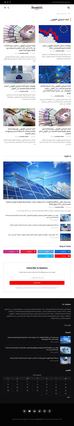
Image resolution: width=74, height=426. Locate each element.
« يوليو (69, 397)
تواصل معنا (68, 325)
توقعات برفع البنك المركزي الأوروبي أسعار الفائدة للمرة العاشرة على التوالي (19, 87)
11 (37, 384)
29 (65, 393)
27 (17, 390)
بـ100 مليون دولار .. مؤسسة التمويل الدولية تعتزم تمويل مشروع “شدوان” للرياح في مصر (33, 235)
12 (27, 384)
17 (46, 387)
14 (8, 384)
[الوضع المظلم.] (8, 8)
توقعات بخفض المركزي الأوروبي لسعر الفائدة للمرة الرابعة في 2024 (57, 47)
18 (37, 387)
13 (17, 384)
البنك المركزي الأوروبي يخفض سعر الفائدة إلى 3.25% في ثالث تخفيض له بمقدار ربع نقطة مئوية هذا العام (19, 48)
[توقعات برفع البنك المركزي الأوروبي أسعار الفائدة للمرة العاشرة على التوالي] (19, 74)
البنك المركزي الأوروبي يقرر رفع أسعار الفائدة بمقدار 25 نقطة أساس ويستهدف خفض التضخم (20, 131)
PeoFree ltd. (39, 419)
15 (65, 387)
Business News (60, 51)
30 (56, 393)
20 (17, 387)
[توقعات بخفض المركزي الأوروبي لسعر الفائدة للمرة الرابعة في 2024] (55, 34)
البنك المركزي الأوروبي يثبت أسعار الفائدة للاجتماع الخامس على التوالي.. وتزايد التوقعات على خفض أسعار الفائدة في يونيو (55, 89)
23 (56, 390)
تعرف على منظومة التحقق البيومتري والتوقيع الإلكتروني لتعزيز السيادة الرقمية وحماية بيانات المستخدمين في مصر (31, 216)
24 (46, 390)
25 (37, 390)
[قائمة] (68, 8)
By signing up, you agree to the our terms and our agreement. (36, 288)
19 (27, 387)
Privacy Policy (46, 288)
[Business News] (37, 7)
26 (27, 390)
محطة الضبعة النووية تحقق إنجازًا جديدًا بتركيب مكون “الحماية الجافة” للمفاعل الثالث (34, 225)
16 (56, 387)
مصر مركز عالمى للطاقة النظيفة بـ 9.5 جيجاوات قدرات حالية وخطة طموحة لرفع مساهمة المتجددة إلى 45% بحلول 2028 (38, 203)
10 (46, 384)
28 (8, 390)
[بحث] (5, 8)
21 (8, 387)
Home (69, 13)
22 (65, 390)
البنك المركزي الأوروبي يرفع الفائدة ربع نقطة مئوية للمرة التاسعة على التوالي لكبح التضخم (55, 131)
